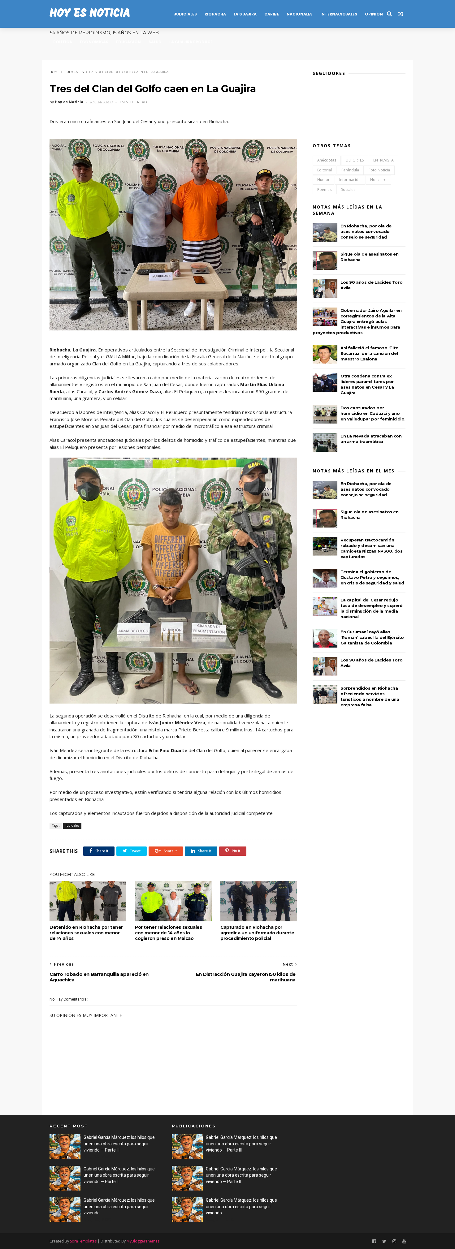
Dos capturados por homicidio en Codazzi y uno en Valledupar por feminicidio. (372, 413)
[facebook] (374, 1241)
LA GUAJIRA (245, 14)
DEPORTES (355, 160)
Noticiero (378, 179)
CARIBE (271, 14)
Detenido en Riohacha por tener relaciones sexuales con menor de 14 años (86, 932)
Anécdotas (326, 160)
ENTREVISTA (383, 160)
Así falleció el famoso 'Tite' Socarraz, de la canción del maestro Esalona (369, 353)
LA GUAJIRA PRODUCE (191, 42)
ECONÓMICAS (94, 42)
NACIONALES (300, 14)
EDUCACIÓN (128, 42)
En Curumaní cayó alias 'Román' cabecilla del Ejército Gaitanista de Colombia (372, 637)
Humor (323, 179)
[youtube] (404, 1241)
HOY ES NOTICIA (90, 14)
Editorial (324, 170)
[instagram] (394, 1241)
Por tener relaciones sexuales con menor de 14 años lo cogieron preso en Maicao (168, 932)
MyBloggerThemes (143, 1241)
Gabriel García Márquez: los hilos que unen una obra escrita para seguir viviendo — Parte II (119, 1175)
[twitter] (384, 1241)
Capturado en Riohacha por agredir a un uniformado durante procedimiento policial (257, 932)
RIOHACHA (215, 14)
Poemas (324, 189)
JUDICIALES (185, 14)
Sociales (348, 189)
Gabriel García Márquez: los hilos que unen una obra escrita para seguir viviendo (119, 1206)
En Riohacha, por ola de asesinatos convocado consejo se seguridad (366, 231)
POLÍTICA (62, 42)
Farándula (350, 170)
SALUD (155, 42)
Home (55, 72)
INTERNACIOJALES (338, 14)
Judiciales (74, 72)
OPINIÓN (374, 14)
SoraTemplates (83, 1241)
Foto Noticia (379, 170)
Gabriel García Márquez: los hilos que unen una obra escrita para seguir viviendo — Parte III (119, 1143)
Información (350, 179)
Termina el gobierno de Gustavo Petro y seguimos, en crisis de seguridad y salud (372, 577)
